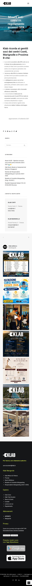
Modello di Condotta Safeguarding (15, 482)
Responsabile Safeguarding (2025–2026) (17, 485)
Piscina (7, 478)
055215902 (11, 211)
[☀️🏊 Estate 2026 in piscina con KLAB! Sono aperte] (16, 290)
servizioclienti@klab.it (9, 465)
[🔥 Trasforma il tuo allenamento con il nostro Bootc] (16, 317)
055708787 (11, 227)
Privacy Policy (7, 535)
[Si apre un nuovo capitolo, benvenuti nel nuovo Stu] (16, 424)
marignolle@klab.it (13, 225)
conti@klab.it (11, 208)
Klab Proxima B (16, 31)
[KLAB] (7, 3)
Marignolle (8, 518)
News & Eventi (9, 499)
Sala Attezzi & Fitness (11, 475)
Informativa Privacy (8, 530)
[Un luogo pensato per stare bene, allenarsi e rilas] (16, 397)
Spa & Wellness (9, 480)
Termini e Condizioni (18, 530)
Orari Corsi (8, 495)
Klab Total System (10, 497)
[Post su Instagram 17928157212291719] (16, 264)
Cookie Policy (14, 535)
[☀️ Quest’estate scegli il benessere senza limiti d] (16, 344)
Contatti (7, 501)
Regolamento (9, 506)
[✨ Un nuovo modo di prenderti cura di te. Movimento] (16, 370)
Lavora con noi (9, 504)
